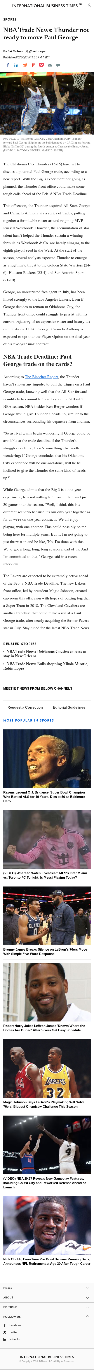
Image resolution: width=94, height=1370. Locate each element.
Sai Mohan (15, 51)
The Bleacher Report (41, 376)
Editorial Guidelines (69, 707)
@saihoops (37, 51)
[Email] (50, 65)
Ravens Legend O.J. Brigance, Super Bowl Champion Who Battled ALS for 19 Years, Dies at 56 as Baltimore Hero (44, 796)
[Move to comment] (58, 65)
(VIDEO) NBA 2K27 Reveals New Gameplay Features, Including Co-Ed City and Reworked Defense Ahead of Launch (44, 1183)
